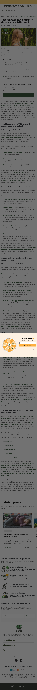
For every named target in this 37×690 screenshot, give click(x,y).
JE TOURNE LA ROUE (27, 345)
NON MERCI (28, 347)
